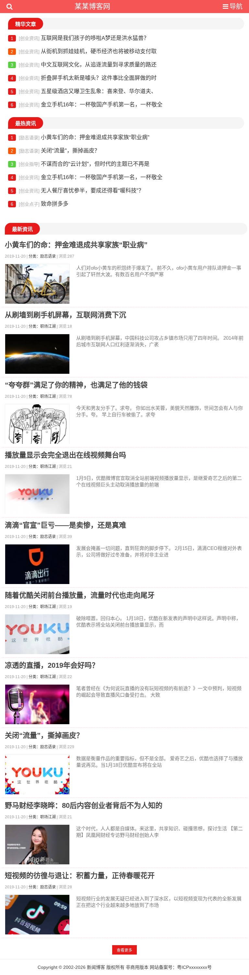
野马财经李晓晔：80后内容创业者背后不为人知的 (83, 805)
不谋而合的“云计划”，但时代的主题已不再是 (80, 164)
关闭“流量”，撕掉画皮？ (55, 151)
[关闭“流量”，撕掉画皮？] (37, 776)
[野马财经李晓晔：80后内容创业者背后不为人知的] (37, 846)
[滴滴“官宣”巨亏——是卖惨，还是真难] (37, 565)
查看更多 (124, 950)
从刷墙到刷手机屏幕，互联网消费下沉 (65, 315)
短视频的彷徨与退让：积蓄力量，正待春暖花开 (80, 875)
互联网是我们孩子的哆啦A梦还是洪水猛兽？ (80, 38)
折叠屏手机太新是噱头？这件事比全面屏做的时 (84, 78)
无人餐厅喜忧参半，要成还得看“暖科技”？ (77, 191)
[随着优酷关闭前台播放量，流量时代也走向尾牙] (37, 635)
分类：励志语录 (42, 256)
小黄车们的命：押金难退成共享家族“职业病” (80, 137)
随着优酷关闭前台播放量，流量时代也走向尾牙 (80, 595)
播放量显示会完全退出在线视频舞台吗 (65, 455)
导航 (236, 6)
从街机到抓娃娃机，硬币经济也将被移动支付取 (84, 51)
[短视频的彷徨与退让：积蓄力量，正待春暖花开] (37, 916)
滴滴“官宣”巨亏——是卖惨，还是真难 (65, 525)
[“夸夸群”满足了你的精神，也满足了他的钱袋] (37, 425)
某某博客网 (92, 6)
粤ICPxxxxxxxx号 (194, 967)
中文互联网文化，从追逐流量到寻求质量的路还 (84, 65)
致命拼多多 (39, 204)
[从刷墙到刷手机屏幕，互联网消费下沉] (37, 355)
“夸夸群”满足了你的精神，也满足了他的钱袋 (76, 385)
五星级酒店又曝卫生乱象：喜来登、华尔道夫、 (84, 91)
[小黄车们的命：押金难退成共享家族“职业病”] (37, 285)
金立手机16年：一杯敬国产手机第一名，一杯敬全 (86, 105)
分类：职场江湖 (42, 326)
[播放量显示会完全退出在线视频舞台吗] (37, 495)
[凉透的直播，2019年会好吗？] (37, 705)
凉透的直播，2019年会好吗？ (52, 665)
